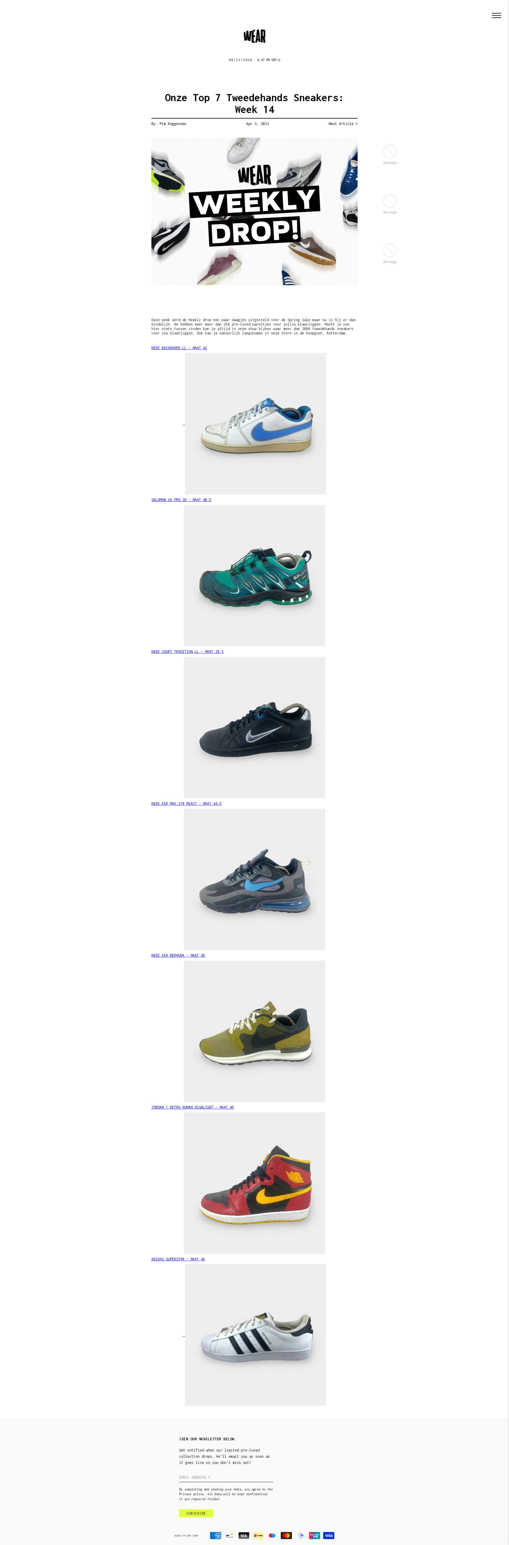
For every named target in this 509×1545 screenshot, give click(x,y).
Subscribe (196, 1513)
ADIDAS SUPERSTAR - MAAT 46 (178, 1259)
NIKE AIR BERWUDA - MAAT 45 (178, 955)
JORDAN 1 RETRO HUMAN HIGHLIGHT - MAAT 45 (192, 1107)
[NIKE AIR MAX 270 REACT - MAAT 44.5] (254, 879)
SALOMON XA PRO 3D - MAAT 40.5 (181, 500)
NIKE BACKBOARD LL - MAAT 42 (179, 348)
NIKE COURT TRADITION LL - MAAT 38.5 (187, 651)
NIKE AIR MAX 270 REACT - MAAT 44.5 (186, 803)
